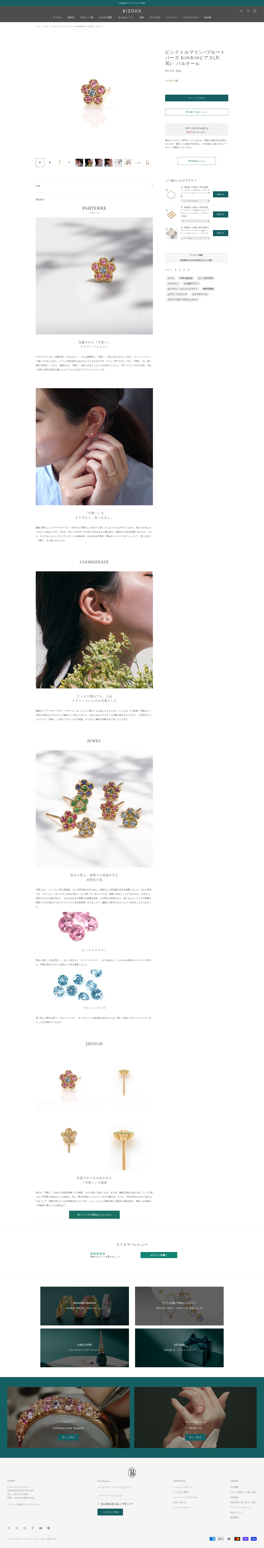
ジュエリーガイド (181, 1507)
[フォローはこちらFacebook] (8, 1528)
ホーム (38, 26)
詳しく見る (68, 1437)
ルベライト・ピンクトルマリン (183, 289)
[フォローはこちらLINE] (48, 1528)
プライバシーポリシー (240, 1507)
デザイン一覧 (86, 17)
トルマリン (173, 283)
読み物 (207, 17)
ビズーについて (190, 17)
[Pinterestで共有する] (184, 270)
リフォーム (172, 17)
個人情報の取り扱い (110, 1504)
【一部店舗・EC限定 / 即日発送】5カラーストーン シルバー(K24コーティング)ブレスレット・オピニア (194, 230)
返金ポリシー (236, 1512)
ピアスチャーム (199, 294)
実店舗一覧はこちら (196, 112)
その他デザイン (191, 283)
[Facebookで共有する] (175, 270)
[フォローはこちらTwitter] (16, 1528)
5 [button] (101, 683)
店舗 (141, 17)
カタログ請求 (105, 17)
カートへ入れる (196, 98)
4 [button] (97, 683)
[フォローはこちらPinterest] (32, 1528)
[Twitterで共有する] (180, 270)
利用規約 (234, 1497)
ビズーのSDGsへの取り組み (243, 1492)
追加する (220, 194)
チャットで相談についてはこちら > (24, 1504)
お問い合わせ (179, 1502)
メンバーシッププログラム (186, 1497)
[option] (94, 629)
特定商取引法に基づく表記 (243, 1502)
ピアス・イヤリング (177, 294)
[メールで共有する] (188, 270)
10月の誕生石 (186, 278)
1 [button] (87, 683)
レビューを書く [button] (158, 1255)
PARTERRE (208, 289)
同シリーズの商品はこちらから (94, 1214)
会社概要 (234, 1487)
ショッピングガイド (182, 1487)
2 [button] (91, 683)
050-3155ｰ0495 (20, 1494)
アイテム (57, 17)
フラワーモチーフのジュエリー (183, 299)
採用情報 (234, 1517)
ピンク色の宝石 (205, 278)
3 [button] (94, 683)
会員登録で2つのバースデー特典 (132, 3)
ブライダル (155, 17)
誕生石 (71, 17)
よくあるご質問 (180, 1492)
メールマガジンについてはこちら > (114, 1487)
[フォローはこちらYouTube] (40, 1528)
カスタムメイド (125, 17)
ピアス (46, 26)
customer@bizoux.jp (24, 1498)
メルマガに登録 (110, 1512)
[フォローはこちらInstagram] (24, 1528)
